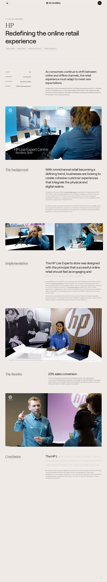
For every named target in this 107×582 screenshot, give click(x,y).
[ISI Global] (53, 3)
